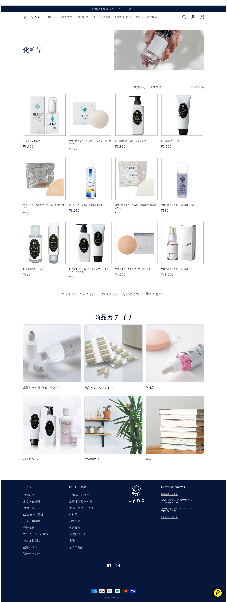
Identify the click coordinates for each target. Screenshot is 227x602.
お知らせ (28, 495)
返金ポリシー (31, 553)
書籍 (148, 459)
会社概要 (28, 527)
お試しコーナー (79, 534)
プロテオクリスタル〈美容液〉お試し (179, 205)
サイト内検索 (31, 521)
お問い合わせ (31, 508)
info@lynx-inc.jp (169, 517)
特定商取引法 (31, 540)
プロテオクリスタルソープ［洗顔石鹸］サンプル (44, 206)
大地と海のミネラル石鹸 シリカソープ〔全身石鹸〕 (90, 142)
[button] (184, 17)
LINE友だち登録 (33, 514)
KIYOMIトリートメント (172, 141)
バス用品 (29, 459)
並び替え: (140, 87)
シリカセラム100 (31, 141)
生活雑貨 (90, 459)
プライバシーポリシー (37, 534)
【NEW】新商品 (79, 495)
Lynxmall (117, 598)
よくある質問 (31, 501)
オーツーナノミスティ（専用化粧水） (87, 205)
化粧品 (150, 387)
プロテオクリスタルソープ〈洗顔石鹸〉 (134, 269)
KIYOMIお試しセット (33, 269)
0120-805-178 (183, 508)
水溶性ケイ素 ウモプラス (39, 387)
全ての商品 (76, 547)
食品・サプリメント (97, 387)
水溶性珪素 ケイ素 (80, 501)
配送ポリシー (31, 547)
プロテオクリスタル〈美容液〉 (175, 269)
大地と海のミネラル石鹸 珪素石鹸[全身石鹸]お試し (136, 206)
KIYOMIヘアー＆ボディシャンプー (131, 141)
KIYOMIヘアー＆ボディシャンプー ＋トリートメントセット (90, 270)
